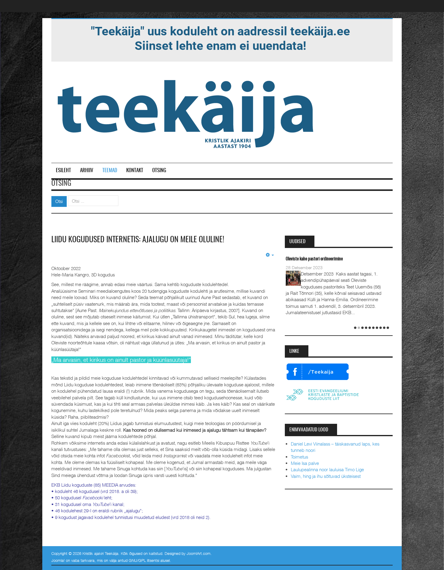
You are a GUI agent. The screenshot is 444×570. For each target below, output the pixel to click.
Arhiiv (86, 170)
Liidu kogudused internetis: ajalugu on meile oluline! (137, 240)
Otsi (59, 201)
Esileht (63, 170)
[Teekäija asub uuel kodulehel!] (220, 38)
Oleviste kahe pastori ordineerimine (314, 259)
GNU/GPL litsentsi (144, 560)
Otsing (159, 170)
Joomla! (58, 560)
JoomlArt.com (199, 553)
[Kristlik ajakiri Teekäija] (186, 112)
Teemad (109, 170)
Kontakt (134, 170)
